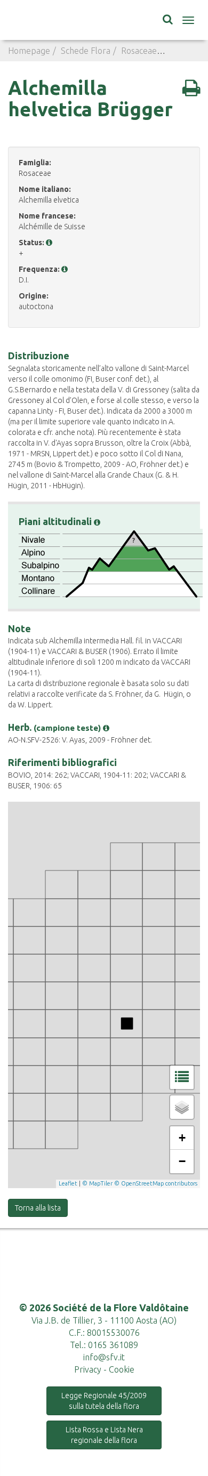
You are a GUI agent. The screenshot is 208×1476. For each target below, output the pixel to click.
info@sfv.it (104, 1357)
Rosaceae (139, 50)
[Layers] (182, 1107)
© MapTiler (97, 1183)
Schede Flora (85, 50)
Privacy (87, 1369)
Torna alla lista (38, 1208)
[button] (49, 242)
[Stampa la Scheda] (191, 88)
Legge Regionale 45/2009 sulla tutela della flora (104, 1400)
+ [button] (182, 1137)
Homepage (29, 50)
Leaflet (68, 1183)
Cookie (121, 1369)
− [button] (182, 1161)
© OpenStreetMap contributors (155, 1183)
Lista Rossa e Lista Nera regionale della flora (104, 1435)
